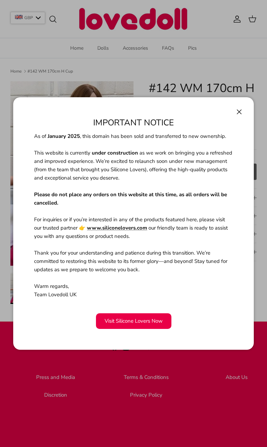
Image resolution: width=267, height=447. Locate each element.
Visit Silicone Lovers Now (134, 320)
